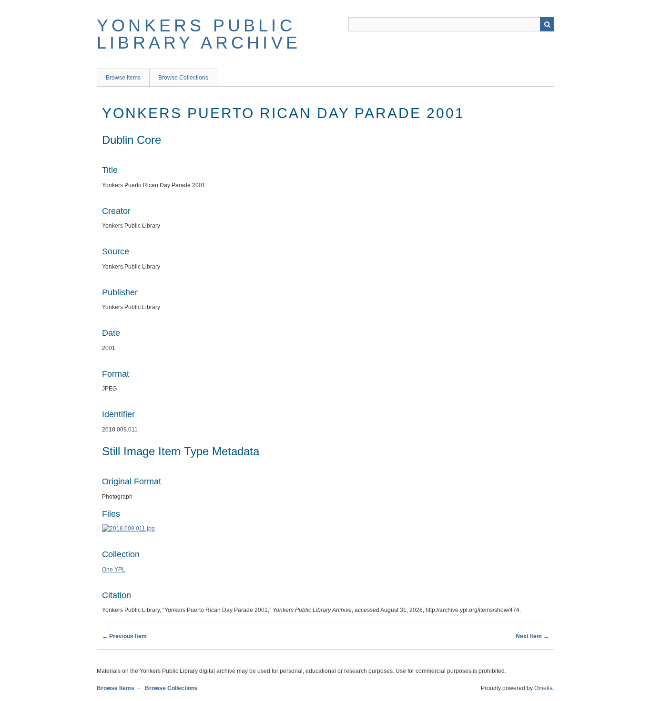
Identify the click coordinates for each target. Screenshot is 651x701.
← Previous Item (124, 636)
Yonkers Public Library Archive (199, 34)
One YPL (113, 569)
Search (547, 24)
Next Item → (532, 636)
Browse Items (123, 77)
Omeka (543, 688)
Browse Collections (183, 77)
